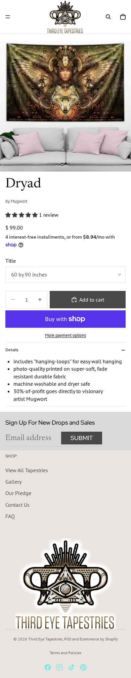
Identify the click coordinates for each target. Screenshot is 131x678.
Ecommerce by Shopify (99, 638)
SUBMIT (82, 438)
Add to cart (91, 299)
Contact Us (17, 504)
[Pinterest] (83, 667)
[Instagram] (59, 667)
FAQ (10, 516)
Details (11, 350)
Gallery (13, 481)
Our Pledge (18, 493)
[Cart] (123, 16)
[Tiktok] (72, 667)
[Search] (108, 16)
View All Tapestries (26, 470)
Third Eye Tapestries (45, 638)
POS (67, 638)
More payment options (65, 335)
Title (10, 260)
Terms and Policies (65, 652)
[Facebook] (48, 667)
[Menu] (7, 16)
